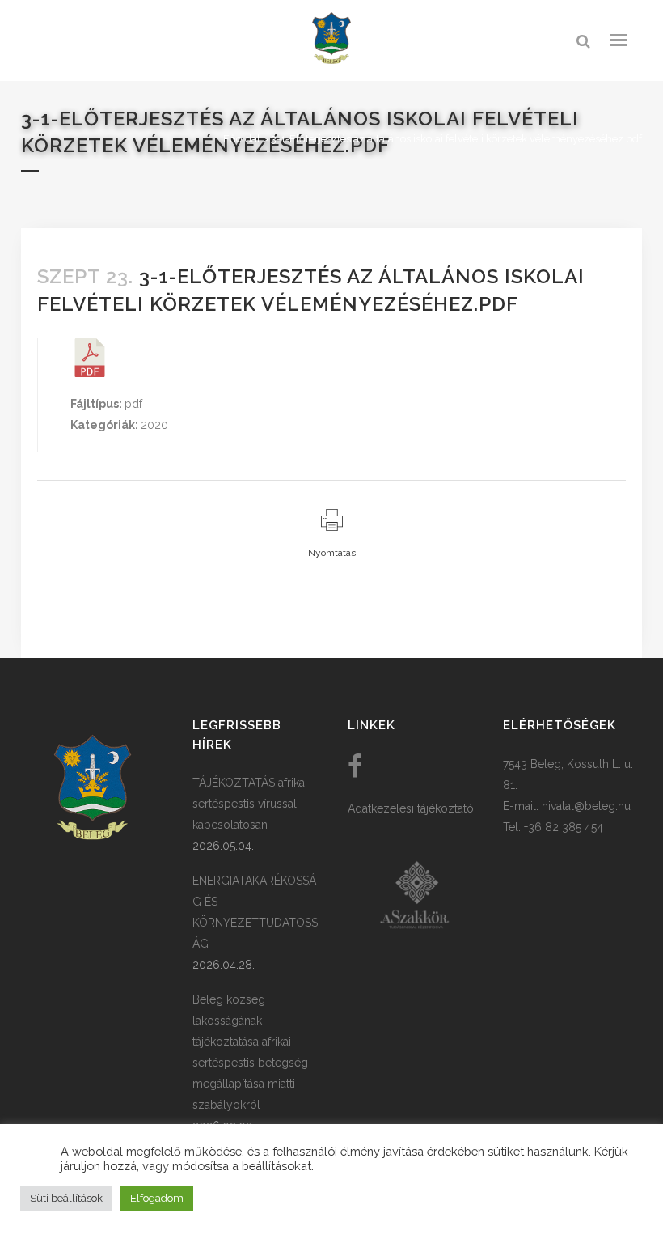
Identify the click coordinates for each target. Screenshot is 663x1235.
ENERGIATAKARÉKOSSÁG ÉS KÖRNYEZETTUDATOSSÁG (255, 912)
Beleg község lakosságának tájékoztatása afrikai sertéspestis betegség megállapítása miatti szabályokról (250, 1052)
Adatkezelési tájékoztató (411, 808)
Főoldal (241, 139)
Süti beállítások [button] (66, 1198)
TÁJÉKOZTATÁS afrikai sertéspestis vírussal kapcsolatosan (249, 803)
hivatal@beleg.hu (586, 806)
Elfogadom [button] (157, 1198)
